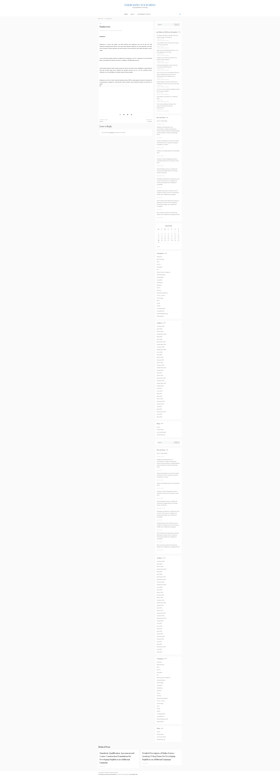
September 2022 (161, 334)
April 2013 (159, 396)
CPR (158, 262)
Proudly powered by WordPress (107, 774)
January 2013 (160, 404)
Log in (158, 427)
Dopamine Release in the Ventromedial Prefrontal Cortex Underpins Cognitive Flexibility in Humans (168, 142)
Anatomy (159, 256)
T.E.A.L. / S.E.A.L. (161, 295)
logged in (111, 132)
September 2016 (161, 349)
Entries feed (160, 429)
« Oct (158, 246)
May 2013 (159, 393)
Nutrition (159, 285)
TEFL (158, 300)
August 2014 (160, 370)
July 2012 (159, 406)
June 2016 (159, 352)
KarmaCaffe (160, 277)
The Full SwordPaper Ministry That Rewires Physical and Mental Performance (166, 105)
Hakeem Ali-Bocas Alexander (168, 32)
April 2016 (159, 354)
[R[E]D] (126, 14)
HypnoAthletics (161, 274)
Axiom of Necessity (162, 121)
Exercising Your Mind (140, 5)
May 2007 (159, 417)
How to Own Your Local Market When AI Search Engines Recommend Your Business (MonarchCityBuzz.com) (168, 74)
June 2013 (159, 391)
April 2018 (159, 339)
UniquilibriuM (160, 311)
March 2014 (160, 375)
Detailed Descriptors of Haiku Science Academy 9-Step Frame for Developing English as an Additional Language (168, 192)
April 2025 (159, 329)
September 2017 (161, 344)
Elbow (101, 121)
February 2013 (161, 401)
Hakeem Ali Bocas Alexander (116, 30)
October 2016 (160, 347)
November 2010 (161, 411)
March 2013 (160, 398)
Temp (158, 303)
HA (100, 23)
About (133, 14)
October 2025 (160, 326)
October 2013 (160, 380)
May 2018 (159, 336)
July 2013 (159, 388)
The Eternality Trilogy (144, 14)
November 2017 (161, 342)
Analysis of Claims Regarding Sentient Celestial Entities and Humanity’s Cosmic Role (168, 160)
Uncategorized (161, 308)
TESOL (158, 305)
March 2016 (160, 357)
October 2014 (160, 365)
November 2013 (161, 378)
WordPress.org (161, 434)
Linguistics (159, 280)
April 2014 (159, 373)
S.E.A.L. (159, 287)
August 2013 (160, 386)
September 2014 (161, 367)
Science (159, 290)
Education (159, 267)
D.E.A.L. (159, 264)
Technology (160, 298)
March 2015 (160, 362)
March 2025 (160, 331)
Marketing (159, 282)
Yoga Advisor (160, 316)
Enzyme (150, 121)
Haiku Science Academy (163, 272)
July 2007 (159, 414)
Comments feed (161, 432)
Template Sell (133, 774)
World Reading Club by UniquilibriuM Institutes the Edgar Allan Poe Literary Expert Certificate (167, 170)
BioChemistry (160, 259)
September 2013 (161, 383)
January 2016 (160, 360)
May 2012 (159, 409)
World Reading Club (162, 313)
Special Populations (162, 293)
